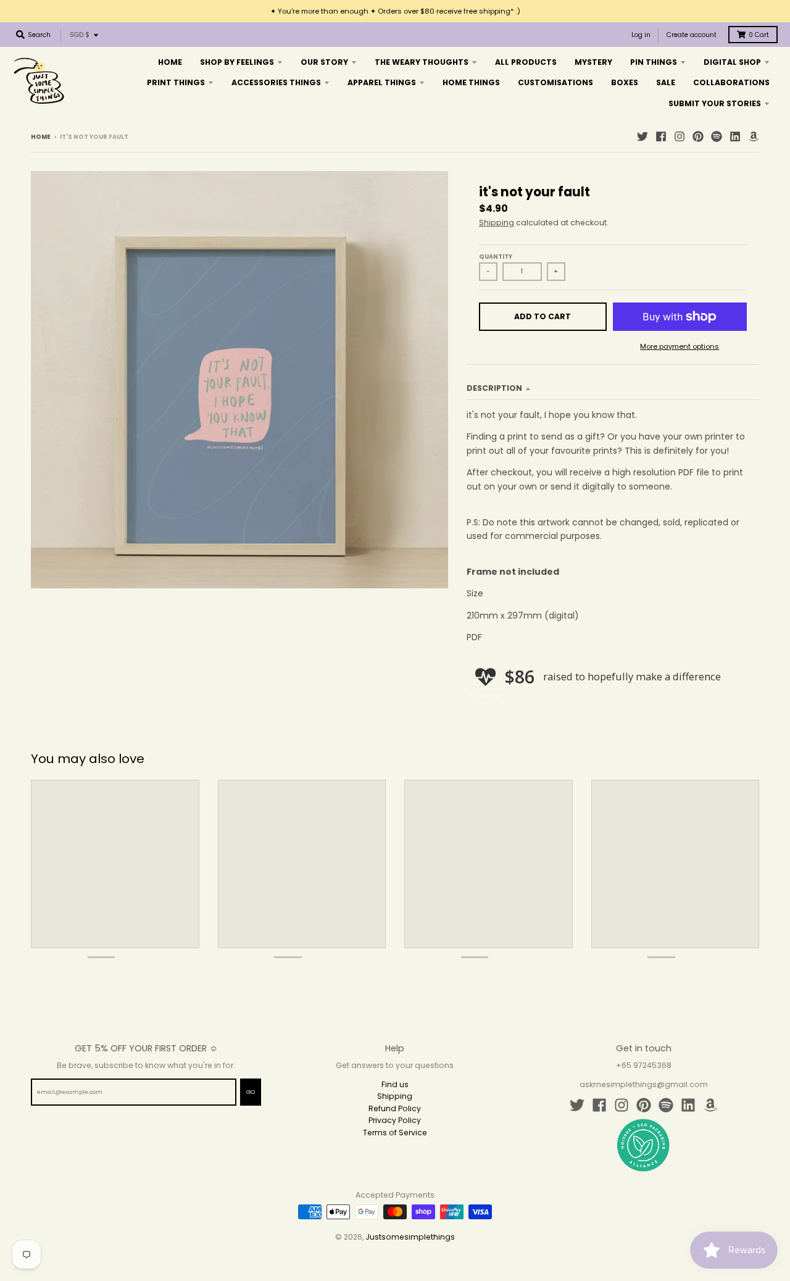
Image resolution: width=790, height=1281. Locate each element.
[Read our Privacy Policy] (534, 753)
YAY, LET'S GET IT (478, 685)
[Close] (547, 510)
